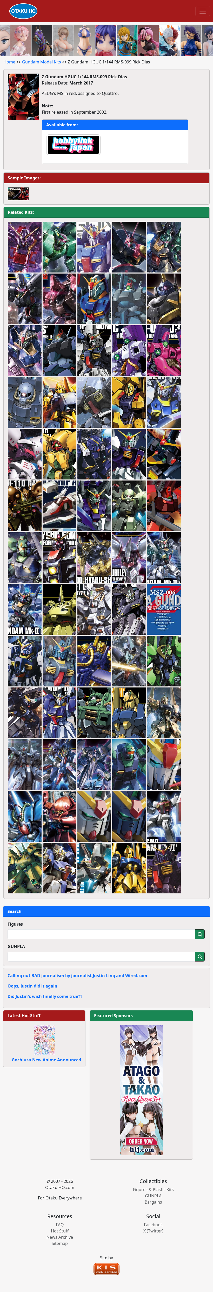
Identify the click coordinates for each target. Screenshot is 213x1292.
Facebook (153, 1225)
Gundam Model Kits (41, 62)
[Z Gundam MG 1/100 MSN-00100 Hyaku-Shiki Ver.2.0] (164, 713)
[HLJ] (141, 1090)
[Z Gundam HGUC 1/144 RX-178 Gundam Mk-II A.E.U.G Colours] (164, 558)
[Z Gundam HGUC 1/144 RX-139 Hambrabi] (25, 816)
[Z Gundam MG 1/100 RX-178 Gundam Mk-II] (129, 454)
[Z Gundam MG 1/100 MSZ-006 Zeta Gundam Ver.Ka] (94, 247)
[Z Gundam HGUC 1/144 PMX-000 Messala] (94, 765)
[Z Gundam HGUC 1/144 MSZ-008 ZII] (59, 765)
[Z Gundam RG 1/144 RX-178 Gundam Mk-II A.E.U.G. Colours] (94, 816)
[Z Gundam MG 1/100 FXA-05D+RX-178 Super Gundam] (94, 506)
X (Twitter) (153, 1231)
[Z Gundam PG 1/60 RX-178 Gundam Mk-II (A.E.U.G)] (25, 661)
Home (9, 62)
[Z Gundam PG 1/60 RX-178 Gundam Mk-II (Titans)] (59, 661)
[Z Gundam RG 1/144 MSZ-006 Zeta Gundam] (164, 765)
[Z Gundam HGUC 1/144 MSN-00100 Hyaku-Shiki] (94, 558)
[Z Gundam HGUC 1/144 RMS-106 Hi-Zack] (94, 713)
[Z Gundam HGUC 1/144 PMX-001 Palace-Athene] (164, 661)
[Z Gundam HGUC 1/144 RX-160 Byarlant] (25, 299)
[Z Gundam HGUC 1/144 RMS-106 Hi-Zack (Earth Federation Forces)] (25, 402)
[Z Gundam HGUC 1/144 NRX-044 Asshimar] (59, 454)
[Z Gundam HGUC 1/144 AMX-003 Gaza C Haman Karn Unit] (129, 351)
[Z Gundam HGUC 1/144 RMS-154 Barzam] (164, 299)
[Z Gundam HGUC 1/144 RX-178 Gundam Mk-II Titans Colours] (25, 609)
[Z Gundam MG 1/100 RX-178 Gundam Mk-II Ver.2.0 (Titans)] (94, 402)
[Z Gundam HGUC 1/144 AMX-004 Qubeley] (129, 558)
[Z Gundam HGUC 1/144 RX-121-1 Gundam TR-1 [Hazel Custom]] (94, 609)
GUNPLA (16, 946)
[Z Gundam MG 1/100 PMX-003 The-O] (25, 868)
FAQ (60, 1225)
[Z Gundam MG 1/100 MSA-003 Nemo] (25, 558)
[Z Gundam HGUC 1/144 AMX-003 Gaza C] (164, 351)
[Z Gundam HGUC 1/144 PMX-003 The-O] (59, 609)
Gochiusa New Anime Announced (46, 1060)
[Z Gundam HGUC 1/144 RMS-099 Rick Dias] (59, 351)
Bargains (153, 1202)
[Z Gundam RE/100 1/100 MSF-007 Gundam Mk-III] (25, 765)
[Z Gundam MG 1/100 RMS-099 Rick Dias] (129, 299)
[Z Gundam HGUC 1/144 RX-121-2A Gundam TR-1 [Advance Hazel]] (25, 713)
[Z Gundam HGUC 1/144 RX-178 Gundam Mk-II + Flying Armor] (164, 402)
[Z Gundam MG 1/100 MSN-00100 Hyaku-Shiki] (129, 868)
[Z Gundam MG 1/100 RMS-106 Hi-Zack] (129, 506)
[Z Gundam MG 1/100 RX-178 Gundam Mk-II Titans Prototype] (164, 454)
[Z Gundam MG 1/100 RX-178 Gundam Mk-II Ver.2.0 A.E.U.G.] (94, 868)
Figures (15, 924)
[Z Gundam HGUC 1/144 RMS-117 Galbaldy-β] (59, 299)
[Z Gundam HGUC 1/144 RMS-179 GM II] (164, 816)
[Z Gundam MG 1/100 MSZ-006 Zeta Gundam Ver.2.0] (59, 868)
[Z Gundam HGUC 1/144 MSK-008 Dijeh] (164, 247)
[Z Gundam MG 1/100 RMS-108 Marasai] (59, 816)
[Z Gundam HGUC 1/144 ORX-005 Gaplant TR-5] (129, 609)
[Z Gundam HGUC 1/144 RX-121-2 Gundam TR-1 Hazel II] (94, 454)
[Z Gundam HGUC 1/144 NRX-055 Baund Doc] (129, 247)
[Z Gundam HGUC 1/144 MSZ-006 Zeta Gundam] (25, 351)
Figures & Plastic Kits (153, 1189)
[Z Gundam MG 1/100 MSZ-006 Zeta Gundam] (94, 299)
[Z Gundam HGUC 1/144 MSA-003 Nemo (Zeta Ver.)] (129, 765)
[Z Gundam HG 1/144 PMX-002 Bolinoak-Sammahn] (59, 247)
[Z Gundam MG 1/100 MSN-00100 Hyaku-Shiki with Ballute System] (59, 402)
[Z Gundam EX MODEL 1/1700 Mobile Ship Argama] (59, 506)
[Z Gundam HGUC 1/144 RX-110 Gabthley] (25, 506)
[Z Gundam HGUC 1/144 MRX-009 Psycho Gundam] (59, 558)
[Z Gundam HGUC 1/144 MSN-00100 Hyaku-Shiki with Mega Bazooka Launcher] (94, 661)
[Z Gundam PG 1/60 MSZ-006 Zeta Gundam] (164, 609)
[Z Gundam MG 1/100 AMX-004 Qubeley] (25, 454)
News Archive (59, 1237)
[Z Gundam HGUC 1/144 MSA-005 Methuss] (129, 402)
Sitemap (60, 1243)
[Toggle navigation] (202, 11)
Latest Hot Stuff (24, 1015)
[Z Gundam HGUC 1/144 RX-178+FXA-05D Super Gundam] (94, 351)
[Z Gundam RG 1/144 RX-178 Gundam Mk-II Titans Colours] (129, 816)
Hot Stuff (60, 1231)
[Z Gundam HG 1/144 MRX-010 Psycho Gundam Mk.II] (25, 247)
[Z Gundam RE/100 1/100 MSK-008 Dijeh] (129, 661)
